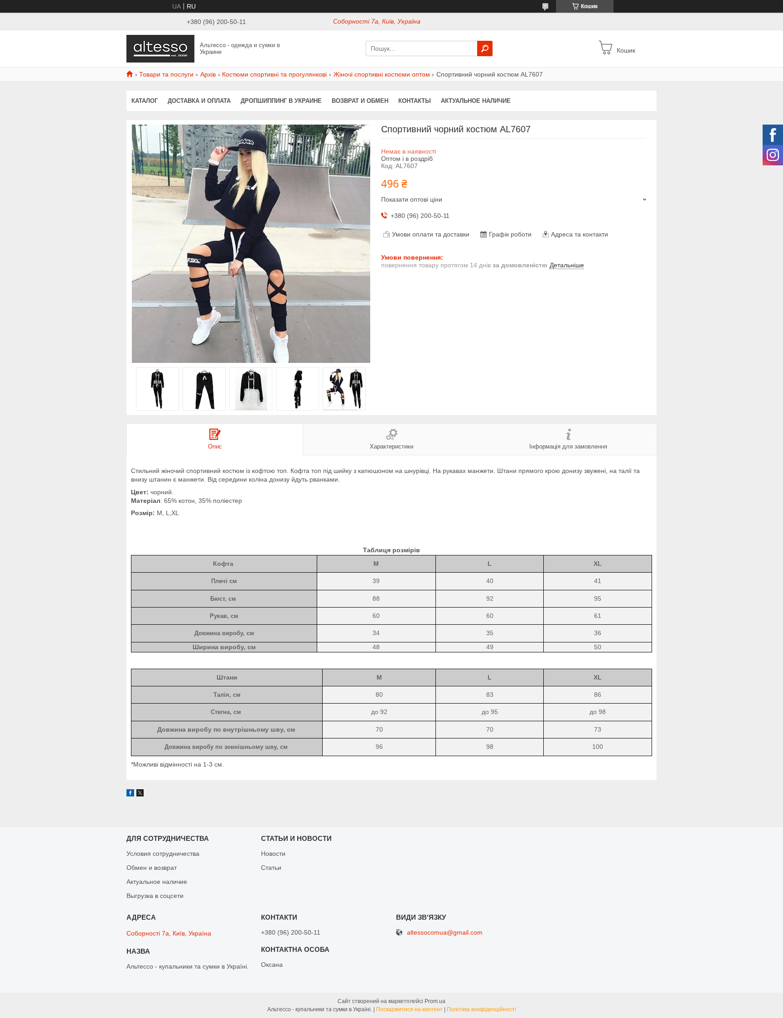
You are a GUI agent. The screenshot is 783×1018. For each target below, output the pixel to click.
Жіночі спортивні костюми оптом (382, 74)
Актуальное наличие (476, 100)
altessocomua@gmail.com (445, 932)
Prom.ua (435, 1001)
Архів (208, 74)
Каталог (144, 100)
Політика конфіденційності (481, 1009)
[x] (140, 794)
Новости (273, 853)
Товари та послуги (166, 74)
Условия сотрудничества (162, 853)
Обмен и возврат (151, 867)
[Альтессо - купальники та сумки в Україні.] (160, 48)
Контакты (414, 100)
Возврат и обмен (360, 100)
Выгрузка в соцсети (155, 895)
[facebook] (130, 794)
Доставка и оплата (199, 100)
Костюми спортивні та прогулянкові (274, 74)
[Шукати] (485, 48)
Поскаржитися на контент (409, 1009)
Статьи (271, 867)
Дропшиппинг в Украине (281, 100)
